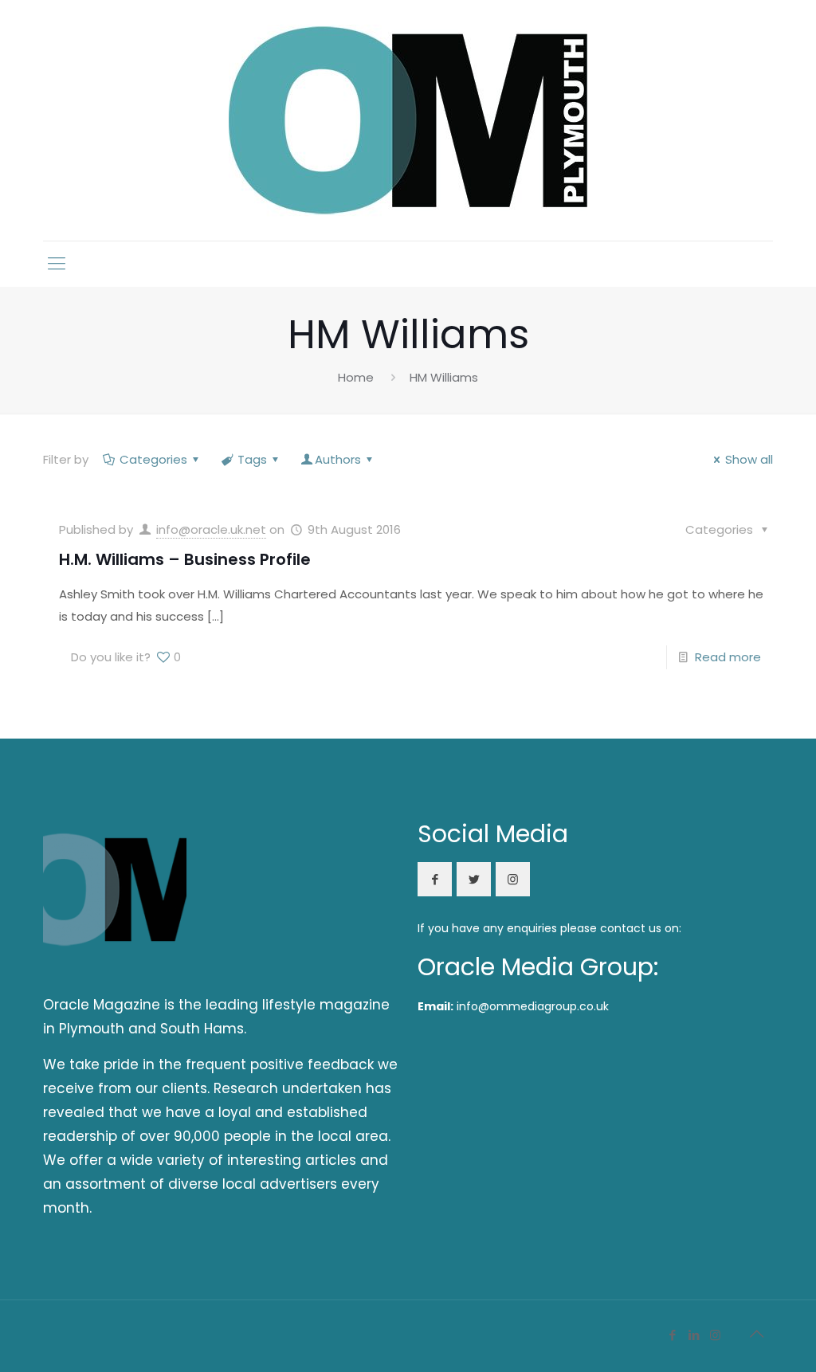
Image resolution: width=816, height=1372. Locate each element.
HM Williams (444, 377)
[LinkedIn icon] (693, 1335)
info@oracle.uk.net (211, 529)
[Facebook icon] (672, 1335)
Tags (252, 459)
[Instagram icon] (715, 1335)
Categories (153, 459)
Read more (728, 657)
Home (356, 377)
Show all (749, 459)
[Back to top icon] (756, 1333)
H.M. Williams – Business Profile (185, 559)
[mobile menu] (56, 263)
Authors (338, 459)
